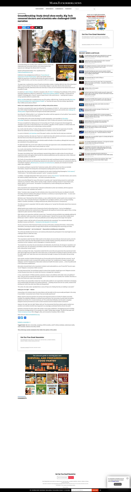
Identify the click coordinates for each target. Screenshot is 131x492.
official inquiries (35, 162)
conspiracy (39, 325)
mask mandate (21, 326)
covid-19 (53, 325)
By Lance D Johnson (93, 150)
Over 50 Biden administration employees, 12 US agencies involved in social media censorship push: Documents (99, 142)
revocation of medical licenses (47, 162)
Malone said (21, 99)
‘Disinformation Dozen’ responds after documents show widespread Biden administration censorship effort (97, 121)
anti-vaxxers (71, 171)
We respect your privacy (58, 483)
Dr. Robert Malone (28, 92)
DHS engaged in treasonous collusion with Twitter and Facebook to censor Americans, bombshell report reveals (99, 66)
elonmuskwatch (59, 8)
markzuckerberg (40, 8)
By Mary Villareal (92, 106)
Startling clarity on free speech (91, 88)
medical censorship (31, 326)
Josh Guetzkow (33, 133)
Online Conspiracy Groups (24, 312)
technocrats (68, 8)
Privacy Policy (65, 487)
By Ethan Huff (92, 68)
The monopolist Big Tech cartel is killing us (94, 77)
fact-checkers (55, 175)
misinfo (38, 326)
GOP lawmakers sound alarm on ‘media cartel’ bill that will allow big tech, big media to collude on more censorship (99, 127)
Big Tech (28, 325)
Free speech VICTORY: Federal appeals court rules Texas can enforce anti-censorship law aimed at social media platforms (98, 99)
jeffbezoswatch (49, 8)
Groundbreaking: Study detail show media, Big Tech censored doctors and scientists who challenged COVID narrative (98, 56)
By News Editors (92, 58)
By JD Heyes (91, 75)
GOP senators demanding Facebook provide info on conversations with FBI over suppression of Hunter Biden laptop (99, 154)
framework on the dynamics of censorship (46, 222)
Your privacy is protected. (25, 347)
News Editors (28, 24)
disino (57, 325)
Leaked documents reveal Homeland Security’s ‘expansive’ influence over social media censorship (97, 61)
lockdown (62, 325)
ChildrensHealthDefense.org (25, 72)
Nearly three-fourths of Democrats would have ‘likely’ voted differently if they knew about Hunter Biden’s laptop (98, 159)
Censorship (33, 325)
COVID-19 (51, 92)
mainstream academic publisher (51, 93)
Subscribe (95, 490)
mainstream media (69, 325)
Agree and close (118, 484)
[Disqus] (47, 417)
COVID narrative (47, 325)
